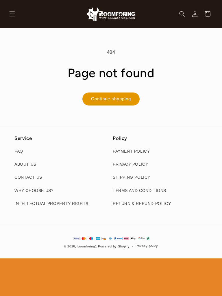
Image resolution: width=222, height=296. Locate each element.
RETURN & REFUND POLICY (142, 203)
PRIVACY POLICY (130, 164)
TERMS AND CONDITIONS (139, 190)
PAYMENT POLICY (131, 151)
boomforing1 (87, 246)
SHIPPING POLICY (131, 177)
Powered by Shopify (114, 246)
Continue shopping (111, 98)
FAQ (18, 151)
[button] (12, 14)
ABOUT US (25, 164)
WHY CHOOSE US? (33, 190)
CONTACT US (28, 177)
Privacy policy (147, 246)
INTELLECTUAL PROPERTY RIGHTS (51, 203)
